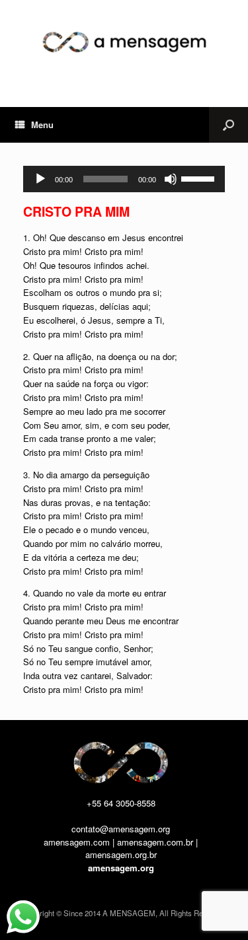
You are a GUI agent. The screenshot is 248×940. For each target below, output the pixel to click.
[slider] (199, 178)
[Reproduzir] (40, 179)
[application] (124, 179)
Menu (42, 124)
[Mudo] (170, 179)
